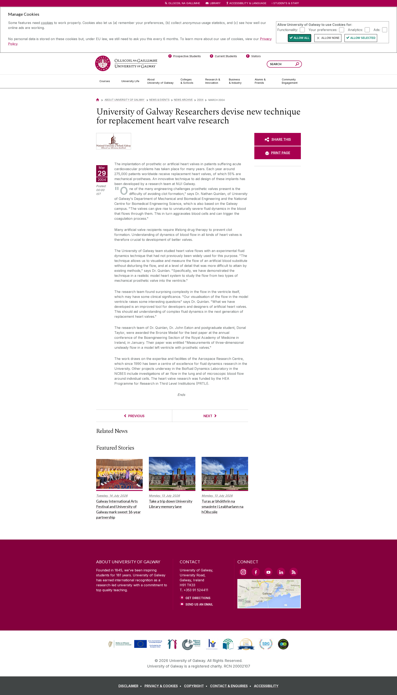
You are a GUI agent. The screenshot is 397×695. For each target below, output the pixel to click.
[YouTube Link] (268, 572)
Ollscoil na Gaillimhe (184, 3)
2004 (200, 99)
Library (215, 3)
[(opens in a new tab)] (136, 647)
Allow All (301, 37)
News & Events (159, 99)
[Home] (97, 99)
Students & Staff (286, 3)
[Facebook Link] (256, 572)
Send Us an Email (199, 604)
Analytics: (355, 29)
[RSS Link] (293, 572)
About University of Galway (125, 99)
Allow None (330, 37)
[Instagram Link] (243, 572)
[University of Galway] (126, 63)
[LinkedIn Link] (281, 572)
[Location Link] (269, 606)
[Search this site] (297, 64)
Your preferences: (323, 29)
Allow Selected (362, 37)
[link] (135, 644)
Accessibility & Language (247, 3)
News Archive (183, 99)
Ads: (376, 29)
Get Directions (197, 598)
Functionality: (287, 29)
